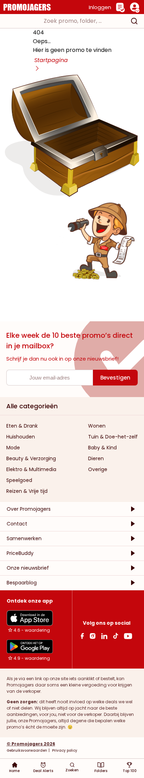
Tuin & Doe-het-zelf (113, 436)
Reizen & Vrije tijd (27, 491)
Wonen (97, 425)
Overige (97, 469)
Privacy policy (64, 750)
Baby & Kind (102, 447)
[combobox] (72, 21)
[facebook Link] (82, 635)
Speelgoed (19, 480)
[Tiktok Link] (115, 635)
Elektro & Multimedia (31, 469)
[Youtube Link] (128, 635)
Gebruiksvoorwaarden (27, 750)
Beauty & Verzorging (31, 458)
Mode (13, 447)
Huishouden (20, 436)
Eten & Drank (22, 425)
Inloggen (100, 7)
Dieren (96, 458)
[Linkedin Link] (104, 635)
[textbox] (66, 21)
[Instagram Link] (92, 635)
